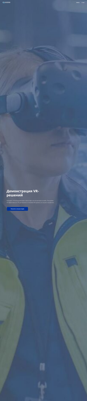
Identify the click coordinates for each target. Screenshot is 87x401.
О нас (83, 2)
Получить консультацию (17, 209)
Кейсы (77, 2)
